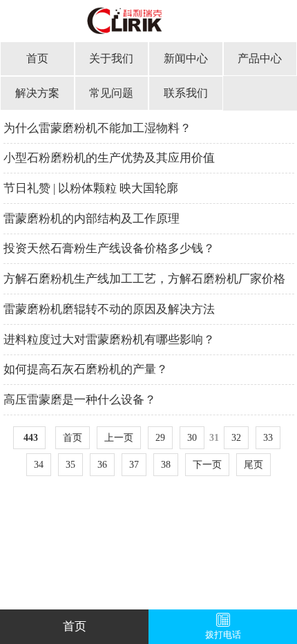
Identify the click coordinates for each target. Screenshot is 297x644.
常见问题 (111, 93)
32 (236, 438)
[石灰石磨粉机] (148, 26)
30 (192, 438)
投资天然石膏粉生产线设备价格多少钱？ (109, 248)
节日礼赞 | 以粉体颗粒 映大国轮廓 (90, 188)
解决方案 (37, 93)
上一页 (118, 438)
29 (160, 438)
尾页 (253, 465)
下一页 (207, 465)
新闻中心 (186, 58)
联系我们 (186, 93)
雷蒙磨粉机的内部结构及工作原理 (91, 218)
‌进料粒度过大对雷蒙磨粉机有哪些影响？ (109, 339)
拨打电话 (223, 635)
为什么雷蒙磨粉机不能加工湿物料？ (97, 128)
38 (166, 465)
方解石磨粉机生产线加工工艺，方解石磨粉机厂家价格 (144, 278)
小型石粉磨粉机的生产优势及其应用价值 (109, 157)
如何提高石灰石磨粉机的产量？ (85, 369)
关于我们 (111, 58)
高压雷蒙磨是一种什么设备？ (79, 399)
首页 (37, 58)
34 (39, 465)
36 (102, 465)
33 (268, 438)
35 (70, 465)
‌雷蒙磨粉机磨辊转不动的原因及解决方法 (109, 309)
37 (134, 465)
